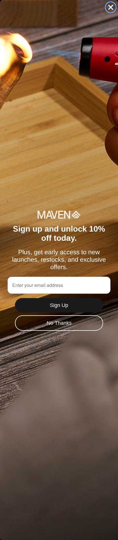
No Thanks (59, 323)
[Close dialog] (111, 7)
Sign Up (59, 305)
